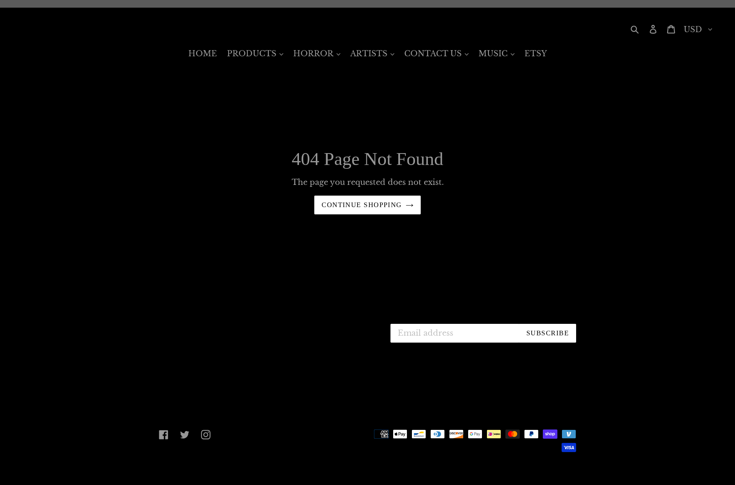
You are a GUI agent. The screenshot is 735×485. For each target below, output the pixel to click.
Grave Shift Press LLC (224, 466)
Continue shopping (362, 205)
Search (307, 327)
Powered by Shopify (296, 466)
